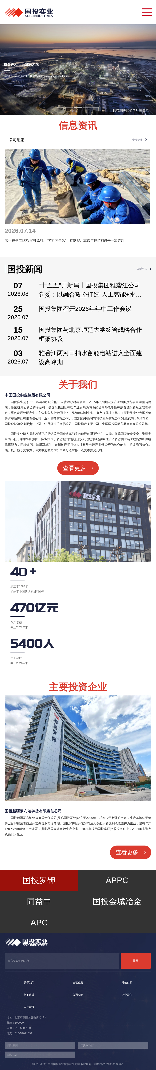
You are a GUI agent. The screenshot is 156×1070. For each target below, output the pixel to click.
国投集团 (12, 1045)
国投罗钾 (39, 880)
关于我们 (29, 982)
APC (39, 919)
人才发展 (29, 1006)
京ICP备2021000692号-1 (107, 1064)
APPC (117, 877)
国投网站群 (87, 1045)
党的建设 (29, 994)
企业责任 (127, 994)
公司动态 (78, 994)
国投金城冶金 (117, 898)
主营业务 (78, 982)
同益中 (39, 898)
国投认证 (12, 1054)
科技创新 (127, 982)
